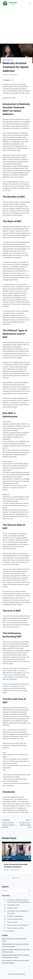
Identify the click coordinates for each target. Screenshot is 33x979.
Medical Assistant (8, 60)
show (11, 80)
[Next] (28, 859)
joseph (6, 74)
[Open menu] (29, 3)
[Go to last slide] (4, 859)
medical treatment (8, 677)
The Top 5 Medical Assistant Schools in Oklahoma (8, 823)
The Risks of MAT (12, 908)
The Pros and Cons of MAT (15, 928)
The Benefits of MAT (13, 905)
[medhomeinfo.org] (10, 3)
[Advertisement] (16, 23)
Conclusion (10, 931)
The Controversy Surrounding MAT (17, 925)
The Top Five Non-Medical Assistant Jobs (25, 823)
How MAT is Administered (15, 916)
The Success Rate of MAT (15, 919)
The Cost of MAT (12, 922)
